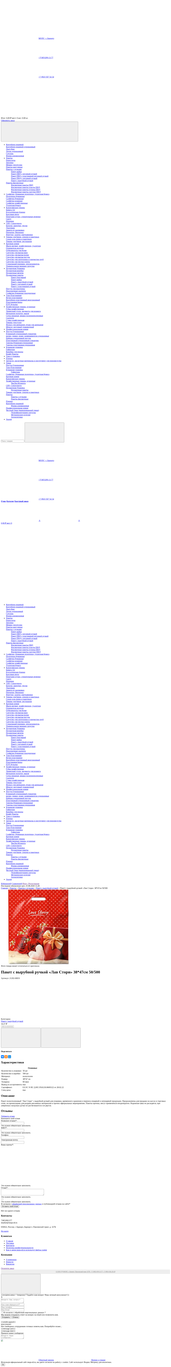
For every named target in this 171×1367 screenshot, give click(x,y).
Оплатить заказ (7, 1268)
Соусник (9, 154)
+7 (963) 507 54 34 (46, 77)
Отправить (6, 1317)
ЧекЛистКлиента (18, 383)
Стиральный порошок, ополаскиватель (22, 264)
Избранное (6, 884)
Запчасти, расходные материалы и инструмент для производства (33, 361)
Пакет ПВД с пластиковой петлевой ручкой (29, 176)
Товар (8, 363)
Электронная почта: (9, 1140)
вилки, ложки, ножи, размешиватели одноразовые (27, 336)
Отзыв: (4, 1188)
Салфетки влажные (14, 201)
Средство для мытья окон (17, 253)
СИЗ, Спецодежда (14, 223)
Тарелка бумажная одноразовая (19, 343)
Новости (9, 1262)
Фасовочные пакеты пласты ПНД (25, 187)
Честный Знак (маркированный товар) (22, 410)
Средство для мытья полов (17, 255)
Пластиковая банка (14, 302)
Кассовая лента (12, 214)
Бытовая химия (12, 244)
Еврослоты (10, 160)
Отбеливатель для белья (16, 250)
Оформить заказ (8, 120)
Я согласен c (25, 1312)
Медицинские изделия (20, 415)
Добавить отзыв (8, 1116)
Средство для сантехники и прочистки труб (25, 259)
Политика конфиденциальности (19, 1248)
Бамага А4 (10, 210)
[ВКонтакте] (2, 1056)
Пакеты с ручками (14, 169)
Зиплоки (9, 163)
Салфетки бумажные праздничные (21, 293)
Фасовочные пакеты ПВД (22, 185)
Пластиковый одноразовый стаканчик (22, 340)
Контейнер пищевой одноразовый (20, 147)
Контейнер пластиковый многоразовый (23, 300)
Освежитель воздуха (15, 248)
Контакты (10, 1245)
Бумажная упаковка (14, 347)
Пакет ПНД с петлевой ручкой (24, 178)
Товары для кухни (14, 322)
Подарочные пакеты (14, 275)
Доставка (10, 1243)
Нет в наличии (7, 1026)
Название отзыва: (9, 1121)
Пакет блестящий (18, 277)
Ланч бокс (10, 149)
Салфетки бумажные (15, 199)
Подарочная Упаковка (15, 268)
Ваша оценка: (7, 1145)
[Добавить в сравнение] (61, 1038)
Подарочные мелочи (15, 273)
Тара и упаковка (13, 356)
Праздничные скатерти (16, 291)
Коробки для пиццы (14, 352)
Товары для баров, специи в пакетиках (22, 237)
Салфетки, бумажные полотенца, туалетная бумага (27, 194)
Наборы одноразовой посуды (18, 338)
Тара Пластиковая (13, 295)
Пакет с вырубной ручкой (22, 181)
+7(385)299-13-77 (46, 58)
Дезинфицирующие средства (23, 413)
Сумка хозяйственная (15, 320)
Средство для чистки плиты (18, 262)
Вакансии (10, 1264)
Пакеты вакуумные (14, 167)
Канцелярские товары (15, 208)
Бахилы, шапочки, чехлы (16, 226)
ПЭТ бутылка (12, 304)
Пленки (9, 358)
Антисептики (17, 417)
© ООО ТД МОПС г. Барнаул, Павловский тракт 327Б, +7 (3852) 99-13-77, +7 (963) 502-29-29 (85, 1272)
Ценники (10, 221)
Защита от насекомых (15, 230)
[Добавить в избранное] (21, 1038)
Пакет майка (16, 172)
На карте (5, 1231)
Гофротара (10, 349)
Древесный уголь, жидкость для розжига (23, 311)
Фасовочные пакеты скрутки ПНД (26, 192)
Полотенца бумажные (15, 196)
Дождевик (10, 228)
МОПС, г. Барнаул (46, 38)
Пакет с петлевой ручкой (21, 284)
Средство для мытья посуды (18, 257)
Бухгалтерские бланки (15, 212)
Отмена (15, 1317)
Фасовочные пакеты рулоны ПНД (25, 190)
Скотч (8, 219)
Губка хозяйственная (15, 309)
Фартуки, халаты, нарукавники (19, 235)
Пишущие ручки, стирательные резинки (23, 217)
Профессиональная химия (17, 329)
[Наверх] (21, 1284)
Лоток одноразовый (14, 151)
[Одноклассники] (6, 1056)
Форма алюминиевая (15, 156)
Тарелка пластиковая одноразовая (20, 345)
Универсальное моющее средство (20, 266)
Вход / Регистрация (31, 884)
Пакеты (9, 158)
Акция (9, 419)
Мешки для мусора (14, 165)
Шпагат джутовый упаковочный (20, 327)
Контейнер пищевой (15, 145)
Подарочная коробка (15, 271)
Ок (3, 1365)
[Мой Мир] (9, 1056)
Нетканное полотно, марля (17, 313)
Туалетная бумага (13, 205)
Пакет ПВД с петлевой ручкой (24, 174)
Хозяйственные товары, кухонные (20, 307)
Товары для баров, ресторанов (19, 241)
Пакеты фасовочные (14, 183)
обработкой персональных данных (27, 1204)
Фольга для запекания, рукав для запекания (24, 325)
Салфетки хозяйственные (17, 203)
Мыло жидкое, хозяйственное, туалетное (23, 246)
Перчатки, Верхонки (15, 232)
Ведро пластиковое (14, 298)
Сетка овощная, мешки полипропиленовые (24, 316)
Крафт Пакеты (12, 354)
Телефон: (5, 1135)
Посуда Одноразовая (15, 331)
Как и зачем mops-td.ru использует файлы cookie (26, 1250)
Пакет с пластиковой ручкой (23, 286)
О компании (11, 1260)
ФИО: (4, 1128)
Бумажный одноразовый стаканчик (21, 334)
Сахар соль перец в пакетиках (19, 239)
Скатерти (10, 318)
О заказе (9, 1241)
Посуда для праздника (15, 289)
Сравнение (17, 884)
